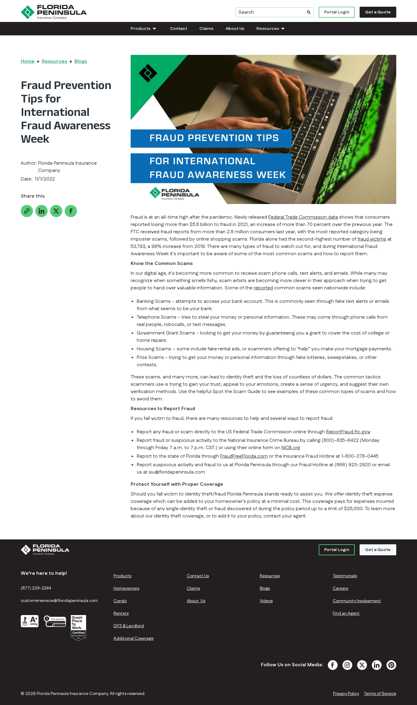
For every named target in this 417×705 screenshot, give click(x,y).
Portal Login (336, 12)
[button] (144, 28)
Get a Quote (378, 12)
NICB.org (290, 447)
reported (263, 288)
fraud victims (371, 239)
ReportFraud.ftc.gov (348, 431)
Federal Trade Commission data (303, 217)
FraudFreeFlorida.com (244, 456)
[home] (54, 12)
